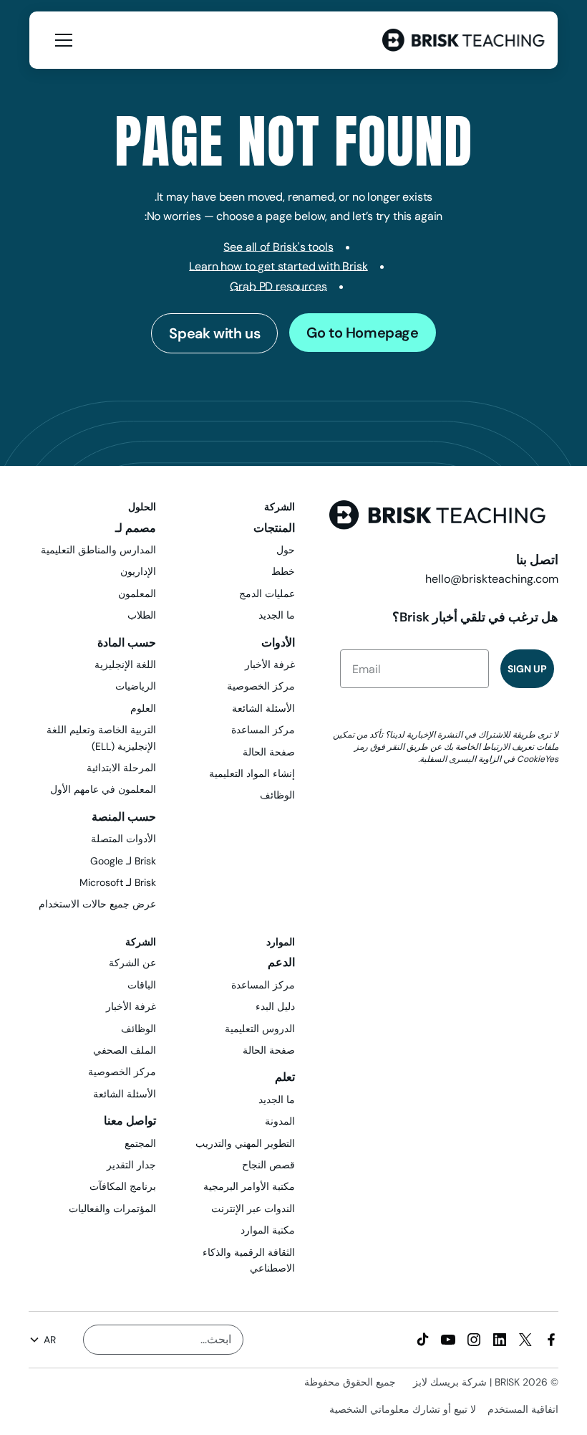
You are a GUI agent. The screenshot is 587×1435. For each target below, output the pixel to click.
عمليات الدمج (267, 593)
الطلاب (141, 615)
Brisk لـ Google (123, 860)
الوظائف (277, 794)
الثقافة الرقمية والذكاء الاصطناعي (249, 1260)
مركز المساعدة (263, 729)
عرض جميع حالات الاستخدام (97, 903)
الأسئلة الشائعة (263, 708)
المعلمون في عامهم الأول (103, 789)
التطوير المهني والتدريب (245, 1143)
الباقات (141, 984)
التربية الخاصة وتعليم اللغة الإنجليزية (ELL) (101, 737)
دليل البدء (275, 1006)
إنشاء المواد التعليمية (252, 773)
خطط (283, 571)
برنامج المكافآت (122, 1186)
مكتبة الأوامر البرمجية (249, 1186)
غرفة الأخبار (270, 664)
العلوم (143, 708)
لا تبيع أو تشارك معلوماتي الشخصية (402, 1409)
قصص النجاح (268, 1164)
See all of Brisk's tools (278, 246)
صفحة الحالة (269, 751)
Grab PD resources (278, 286)
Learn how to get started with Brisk (278, 266)
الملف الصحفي (124, 1050)
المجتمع (140, 1143)
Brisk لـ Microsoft (117, 882)
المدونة (280, 1121)
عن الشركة (132, 962)
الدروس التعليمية (260, 1028)
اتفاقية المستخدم (522, 1409)
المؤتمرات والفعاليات (112, 1208)
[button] (61, 40)
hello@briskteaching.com (491, 578)
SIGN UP (527, 668)
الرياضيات (135, 686)
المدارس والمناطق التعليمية (98, 549)
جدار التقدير (131, 1164)
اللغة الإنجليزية (125, 664)
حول (285, 549)
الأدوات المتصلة (123, 838)
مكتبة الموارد (268, 1230)
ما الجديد (276, 615)
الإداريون (138, 571)
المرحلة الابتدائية (121, 767)
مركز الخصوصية (261, 686)
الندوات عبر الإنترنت (253, 1208)
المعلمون (137, 593)
